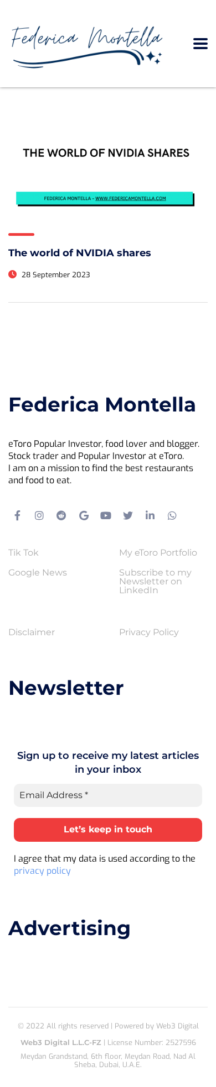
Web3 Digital (177, 1026)
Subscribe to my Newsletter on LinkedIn (155, 581)
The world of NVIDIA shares (79, 253)
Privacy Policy (149, 632)
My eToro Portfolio (158, 552)
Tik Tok (23, 552)
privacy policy (42, 871)
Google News (37, 572)
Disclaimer (31, 632)
